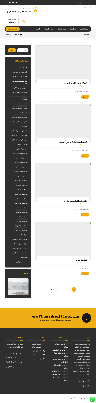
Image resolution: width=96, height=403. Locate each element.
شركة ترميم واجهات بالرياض (21, 230)
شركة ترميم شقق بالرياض (21, 185)
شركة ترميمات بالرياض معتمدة (20, 153)
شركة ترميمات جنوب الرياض (20, 158)
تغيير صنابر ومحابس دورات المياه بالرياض (18, 131)
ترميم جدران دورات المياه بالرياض (19, 108)
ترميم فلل (24, 122)
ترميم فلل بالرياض (15, 122)
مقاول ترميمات (23, 257)
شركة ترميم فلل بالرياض (21, 189)
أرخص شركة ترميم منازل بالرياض (20, 72)
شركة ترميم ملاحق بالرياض (21, 212)
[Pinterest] (84, 386)
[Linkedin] (79, 381)
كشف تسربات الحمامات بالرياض (20, 253)
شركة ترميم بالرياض (22, 176)
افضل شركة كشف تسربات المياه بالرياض (19, 82)
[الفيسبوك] (16, 2)
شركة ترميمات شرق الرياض (21, 162)
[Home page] (21, 34)
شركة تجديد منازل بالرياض (21, 144)
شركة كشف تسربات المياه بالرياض (19, 244)
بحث (11, 50)
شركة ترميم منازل (23, 216)
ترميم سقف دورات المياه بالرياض (19, 117)
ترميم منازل (24, 126)
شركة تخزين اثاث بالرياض (58, 374)
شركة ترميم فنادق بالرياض (21, 194)
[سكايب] (6, 2)
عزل (26, 248)
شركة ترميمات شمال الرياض (21, 167)
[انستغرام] (9, 2)
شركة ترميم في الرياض (22, 198)
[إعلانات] (18, 286)
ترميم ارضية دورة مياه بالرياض (20, 88)
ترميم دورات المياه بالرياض (21, 112)
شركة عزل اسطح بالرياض (58, 350)
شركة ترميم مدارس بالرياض (21, 203)
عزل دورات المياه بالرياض (16, 248)
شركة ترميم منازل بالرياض (21, 221)
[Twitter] (84, 381)
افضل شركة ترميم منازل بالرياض (20, 76)
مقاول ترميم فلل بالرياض (21, 262)
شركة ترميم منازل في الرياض (20, 225)
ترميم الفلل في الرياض (22, 103)
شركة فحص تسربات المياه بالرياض (19, 239)
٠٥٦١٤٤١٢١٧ (23, 67)
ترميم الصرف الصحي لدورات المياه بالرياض (19, 93)
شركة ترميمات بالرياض (22, 149)
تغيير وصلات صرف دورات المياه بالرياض (18, 135)
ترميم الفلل (24, 99)
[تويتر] (13, 2)
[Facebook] (88, 381)
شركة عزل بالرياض (23, 234)
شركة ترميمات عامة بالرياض (21, 171)
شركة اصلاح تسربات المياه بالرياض (19, 140)
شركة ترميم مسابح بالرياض (21, 207)
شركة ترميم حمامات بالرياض (20, 180)
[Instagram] (88, 386)
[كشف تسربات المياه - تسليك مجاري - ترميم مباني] (77, 10)
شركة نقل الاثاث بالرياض (58, 371)
